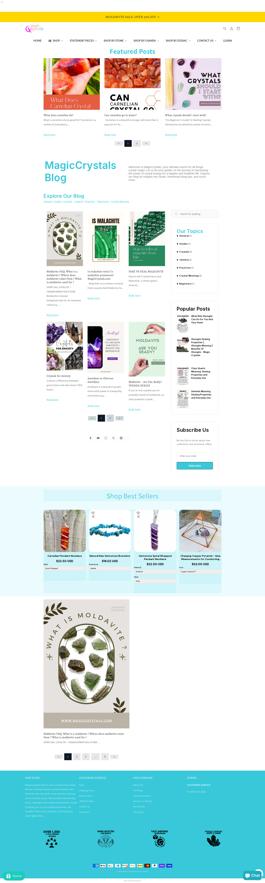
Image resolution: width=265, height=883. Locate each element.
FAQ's (81, 785)
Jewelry (79, 201)
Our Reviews (139, 806)
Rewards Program (142, 795)
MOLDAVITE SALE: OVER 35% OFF (131, 17)
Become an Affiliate (142, 801)
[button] (224, 28)
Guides (58, 201)
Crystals (67, 201)
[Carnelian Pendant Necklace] (65, 531)
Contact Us (84, 806)
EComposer (136, 881)
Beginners (103, 201)
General (48, 201)
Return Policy (85, 795)
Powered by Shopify (141, 871)
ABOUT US (138, 785)
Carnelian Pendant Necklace (65, 555)
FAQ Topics (138, 812)
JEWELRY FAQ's (86, 801)
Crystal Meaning (120, 201)
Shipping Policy (86, 790)
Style (46, 564)
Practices (90, 201)
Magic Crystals (128, 871)
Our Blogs (138, 790)
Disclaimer (84, 812)
